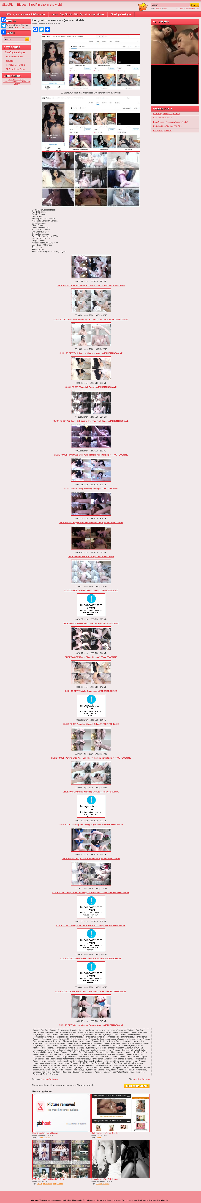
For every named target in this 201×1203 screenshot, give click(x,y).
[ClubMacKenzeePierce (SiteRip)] (120, 1113)
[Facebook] (4, 19)
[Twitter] (4, 26)
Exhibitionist (47, 1183)
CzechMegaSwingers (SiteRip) (166, 113)
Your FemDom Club (16, 79)
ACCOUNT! (19, 27)
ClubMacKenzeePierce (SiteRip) (105, 1133)
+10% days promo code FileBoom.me (25, 14)
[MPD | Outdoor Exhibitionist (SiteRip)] (61, 1159)
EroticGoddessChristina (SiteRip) (167, 126)
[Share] (4, 32)
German (47, 1137)
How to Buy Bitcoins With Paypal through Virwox (78, 14)
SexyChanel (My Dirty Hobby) (45, 1133)
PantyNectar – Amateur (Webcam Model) (170, 122)
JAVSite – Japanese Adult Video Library (16, 83)
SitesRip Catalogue (121, 14)
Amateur (137, 1079)
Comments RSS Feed (192, 8)
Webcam (146, 1079)
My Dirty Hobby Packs (15, 69)
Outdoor (60, 1183)
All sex (98, 1137)
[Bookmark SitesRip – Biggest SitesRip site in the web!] (143, 11)
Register (158, 8)
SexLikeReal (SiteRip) (162, 118)
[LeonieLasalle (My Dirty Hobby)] (120, 1159)
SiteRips (9, 61)
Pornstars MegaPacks (15, 65)
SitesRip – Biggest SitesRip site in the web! (32, 4)
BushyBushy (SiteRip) (162, 130)
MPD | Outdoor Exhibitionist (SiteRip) (48, 1179)
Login (165, 8)
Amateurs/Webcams (49, 1079)
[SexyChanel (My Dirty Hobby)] (61, 1113)
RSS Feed (180, 8)
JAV (54, 1183)
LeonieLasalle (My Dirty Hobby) (104, 1179)
